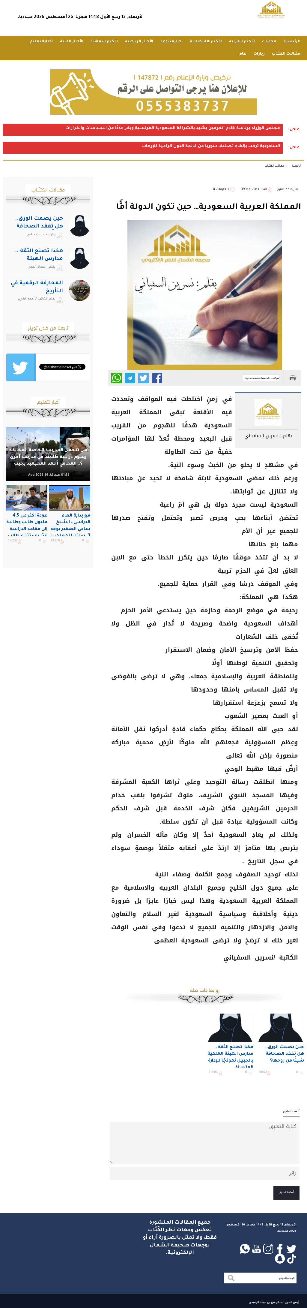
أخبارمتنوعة (171, 42)
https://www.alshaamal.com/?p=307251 (262, 378)
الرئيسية (292, 42)
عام (242, 54)
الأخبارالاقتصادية (206, 42)
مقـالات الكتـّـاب (286, 54)
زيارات (259, 54)
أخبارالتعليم (41, 42)
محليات (269, 42)
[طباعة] (292, 378)
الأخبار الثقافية (104, 42)
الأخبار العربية (242, 42)
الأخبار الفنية (71, 42)
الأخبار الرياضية (139, 42)
